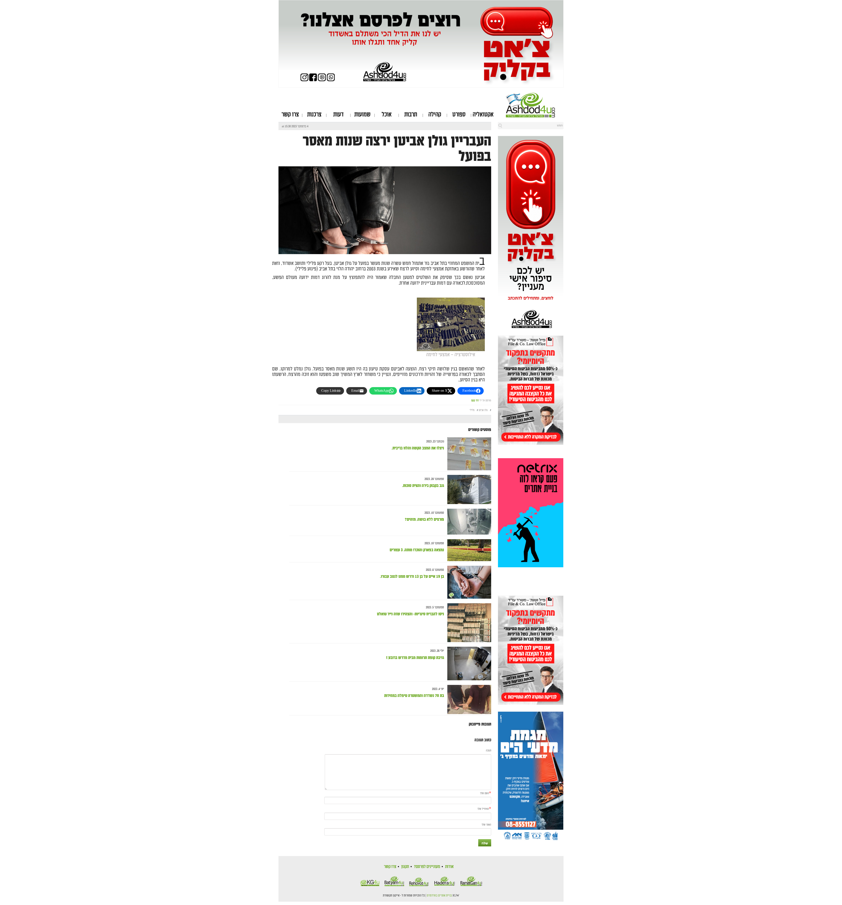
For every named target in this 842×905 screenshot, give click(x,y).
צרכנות (314, 114)
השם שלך (484, 793)
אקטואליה (483, 114)
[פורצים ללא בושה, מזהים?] (467, 521)
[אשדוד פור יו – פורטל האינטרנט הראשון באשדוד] (535, 105)
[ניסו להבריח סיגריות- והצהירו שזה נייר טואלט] (467, 622)
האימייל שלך (483, 809)
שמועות (362, 114)
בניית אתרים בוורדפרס (439, 895)
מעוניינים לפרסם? (427, 866)
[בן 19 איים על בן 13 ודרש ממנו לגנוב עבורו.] (467, 582)
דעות (338, 114)
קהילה (434, 114)
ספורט (459, 114)
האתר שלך (486, 824)
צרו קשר (290, 114)
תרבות (410, 114)
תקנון (405, 866)
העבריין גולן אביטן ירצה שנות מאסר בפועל (397, 148)
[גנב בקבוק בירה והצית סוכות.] (467, 489)
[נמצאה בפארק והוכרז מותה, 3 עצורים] (467, 550)
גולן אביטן (483, 410)
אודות (449, 866)
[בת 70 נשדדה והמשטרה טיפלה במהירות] (467, 699)
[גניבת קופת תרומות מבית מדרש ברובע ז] (467, 663)
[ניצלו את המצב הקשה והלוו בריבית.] (467, 453)
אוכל (387, 114)
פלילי (472, 410)
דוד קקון (475, 400)
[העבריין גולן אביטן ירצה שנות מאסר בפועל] (384, 237)
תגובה (488, 750)
